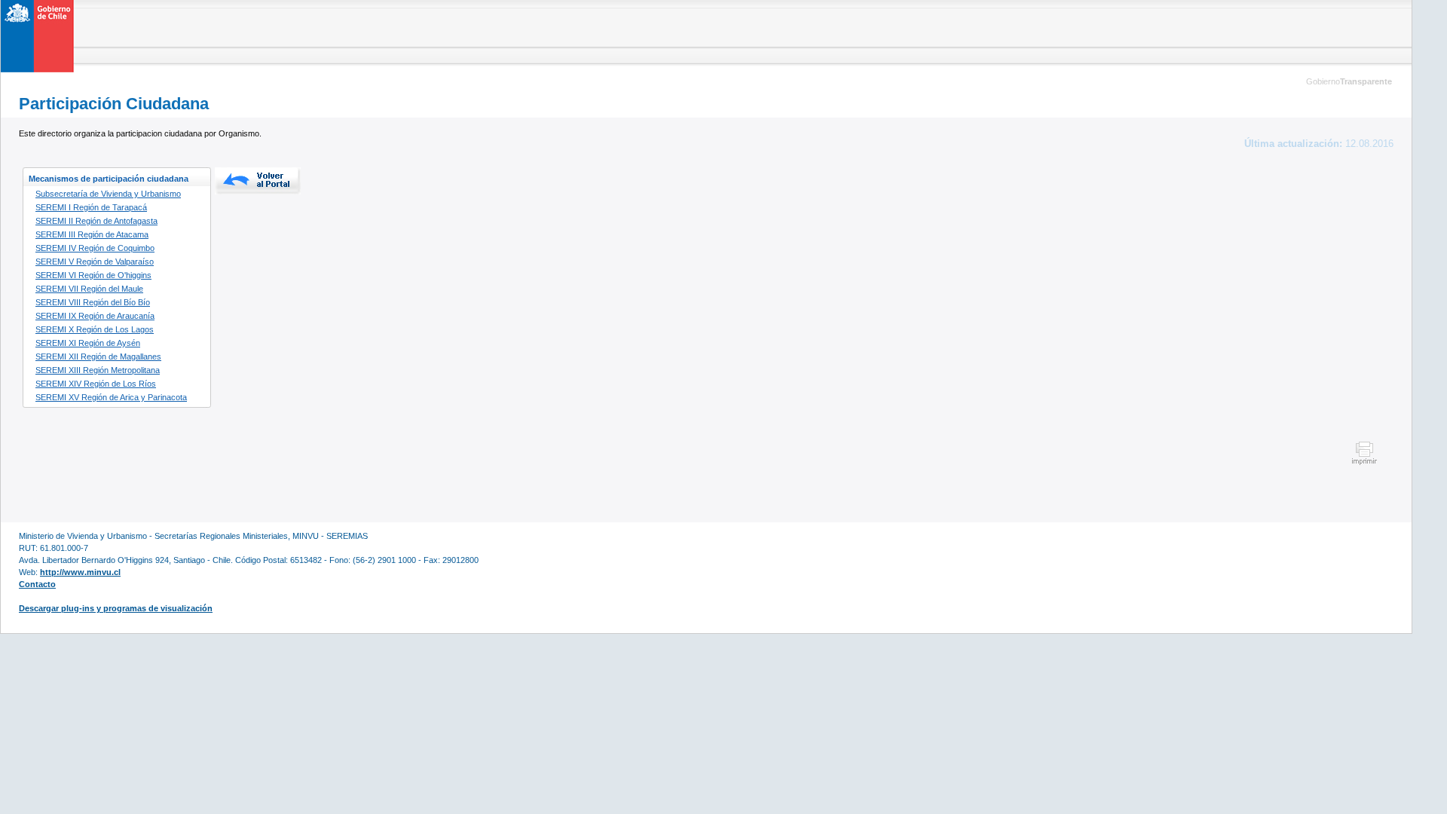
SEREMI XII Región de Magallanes (98, 356)
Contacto (37, 584)
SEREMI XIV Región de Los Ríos (95, 383)
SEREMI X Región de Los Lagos (94, 329)
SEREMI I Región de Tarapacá (91, 207)
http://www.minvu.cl (80, 572)
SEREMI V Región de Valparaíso (94, 261)
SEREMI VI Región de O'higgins (93, 275)
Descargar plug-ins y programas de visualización (116, 608)
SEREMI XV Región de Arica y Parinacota (111, 397)
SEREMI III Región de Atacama (91, 234)
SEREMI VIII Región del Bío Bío (92, 302)
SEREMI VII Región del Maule (89, 288)
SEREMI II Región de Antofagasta (96, 220)
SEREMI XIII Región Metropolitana (97, 370)
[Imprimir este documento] (1364, 462)
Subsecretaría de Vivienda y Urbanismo (108, 193)
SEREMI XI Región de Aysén (87, 342)
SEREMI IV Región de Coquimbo (94, 247)
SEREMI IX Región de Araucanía (94, 315)
